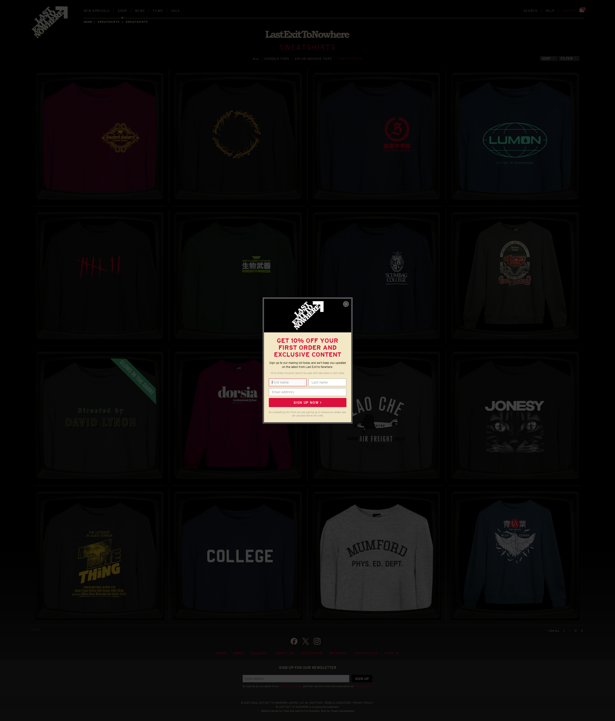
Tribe (286, 710)
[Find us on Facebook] (294, 641)
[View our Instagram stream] (317, 641)
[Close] (346, 304)
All (256, 58)
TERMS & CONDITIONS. (338, 702)
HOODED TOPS (276, 58)
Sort (546, 58)
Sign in (569, 10)
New (97, 10)
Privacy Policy (363, 686)
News (140, 10)
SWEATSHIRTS (109, 21)
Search (531, 10)
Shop (122, 10)
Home (88, 21)
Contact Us (366, 653)
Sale (175, 10)
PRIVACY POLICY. (363, 702)
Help (550, 10)
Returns (338, 653)
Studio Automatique (342, 710)
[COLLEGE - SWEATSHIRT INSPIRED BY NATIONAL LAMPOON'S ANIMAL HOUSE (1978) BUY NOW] (238, 555)
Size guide (311, 653)
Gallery (259, 653)
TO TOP (35, 629)
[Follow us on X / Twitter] (305, 641)
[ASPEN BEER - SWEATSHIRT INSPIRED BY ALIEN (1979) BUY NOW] (515, 276)
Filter (567, 58)
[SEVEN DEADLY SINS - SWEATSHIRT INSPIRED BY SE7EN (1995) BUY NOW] (100, 276)
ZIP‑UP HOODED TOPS (313, 58)
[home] (50, 24)
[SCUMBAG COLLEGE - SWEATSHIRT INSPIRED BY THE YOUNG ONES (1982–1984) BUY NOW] (376, 276)
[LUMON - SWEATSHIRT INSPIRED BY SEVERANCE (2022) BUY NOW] (515, 136)
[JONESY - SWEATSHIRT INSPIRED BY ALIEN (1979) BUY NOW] (515, 415)
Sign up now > (307, 402)
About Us (284, 653)
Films (158, 10)
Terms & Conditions (290, 686)
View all (554, 630)
